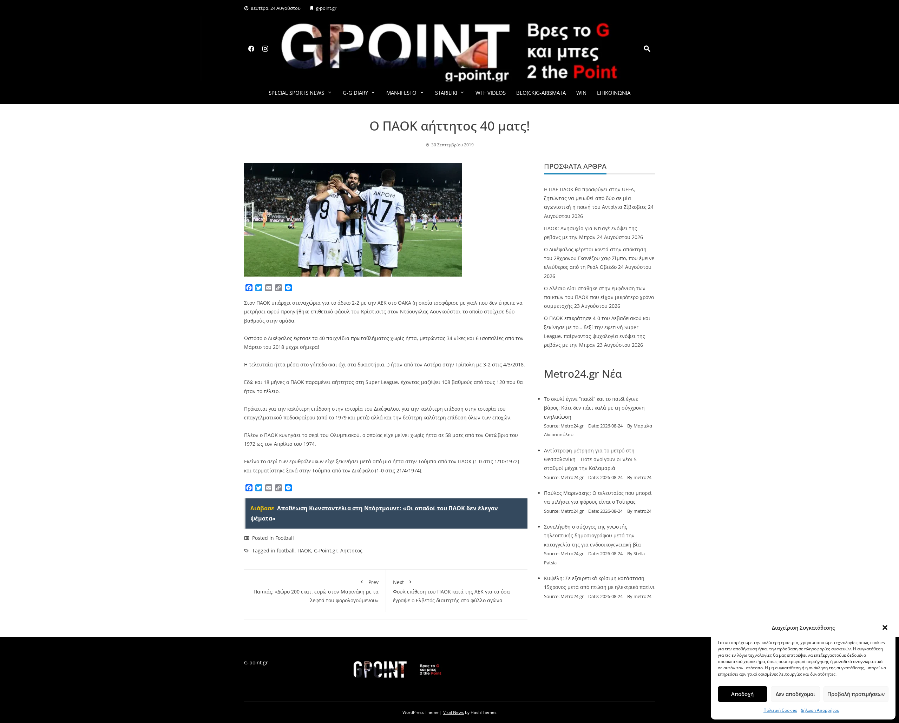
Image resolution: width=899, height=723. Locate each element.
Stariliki (446, 92)
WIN (581, 92)
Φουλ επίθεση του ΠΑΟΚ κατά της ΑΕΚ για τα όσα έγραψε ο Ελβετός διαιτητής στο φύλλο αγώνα (451, 591)
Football (284, 538)
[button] (884, 627)
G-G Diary (355, 92)
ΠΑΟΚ (304, 550)
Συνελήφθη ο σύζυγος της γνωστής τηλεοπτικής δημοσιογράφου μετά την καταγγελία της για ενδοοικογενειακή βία (592, 535)
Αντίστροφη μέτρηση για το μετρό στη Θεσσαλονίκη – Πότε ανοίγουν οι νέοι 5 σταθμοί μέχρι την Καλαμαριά (590, 459)
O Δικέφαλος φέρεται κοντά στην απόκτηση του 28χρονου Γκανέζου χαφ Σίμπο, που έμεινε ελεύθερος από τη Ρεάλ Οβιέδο (599, 258)
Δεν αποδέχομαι (795, 693)
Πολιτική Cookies (780, 710)
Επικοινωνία (613, 92)
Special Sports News (296, 92)
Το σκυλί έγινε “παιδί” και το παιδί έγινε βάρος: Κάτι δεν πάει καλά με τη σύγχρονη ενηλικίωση (594, 408)
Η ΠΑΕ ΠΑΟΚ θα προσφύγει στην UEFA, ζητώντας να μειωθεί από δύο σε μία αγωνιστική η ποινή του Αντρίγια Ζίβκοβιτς (595, 198)
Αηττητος (351, 550)
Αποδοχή (742, 693)
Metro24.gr (572, 426)
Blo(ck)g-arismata (541, 92)
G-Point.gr (325, 550)
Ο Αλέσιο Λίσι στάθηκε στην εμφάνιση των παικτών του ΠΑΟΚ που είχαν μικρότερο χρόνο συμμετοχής (599, 297)
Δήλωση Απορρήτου (820, 710)
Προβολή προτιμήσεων (856, 693)
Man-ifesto (401, 92)
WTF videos (490, 92)
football (286, 550)
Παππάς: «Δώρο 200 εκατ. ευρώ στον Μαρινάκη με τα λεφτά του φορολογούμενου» (316, 591)
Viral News (453, 712)
